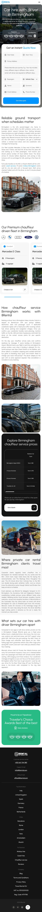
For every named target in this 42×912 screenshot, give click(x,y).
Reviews (21, 864)
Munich (21, 842)
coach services (11, 166)
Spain (21, 799)
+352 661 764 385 (21, 762)
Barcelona (21, 821)
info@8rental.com (21, 770)
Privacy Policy (21, 882)
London (21, 829)
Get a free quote (21, 100)
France (21, 807)
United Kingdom (21, 795)
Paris (21, 834)
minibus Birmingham (29, 166)
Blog (21, 873)
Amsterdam (21, 838)
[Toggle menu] (39, 2)
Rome (21, 825)
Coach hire (21, 856)
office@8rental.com (21, 778)
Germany (21, 803)
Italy (21, 791)
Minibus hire (21, 851)
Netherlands (21, 812)
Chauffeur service (21, 860)
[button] (30, 79)
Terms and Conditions (21, 878)
